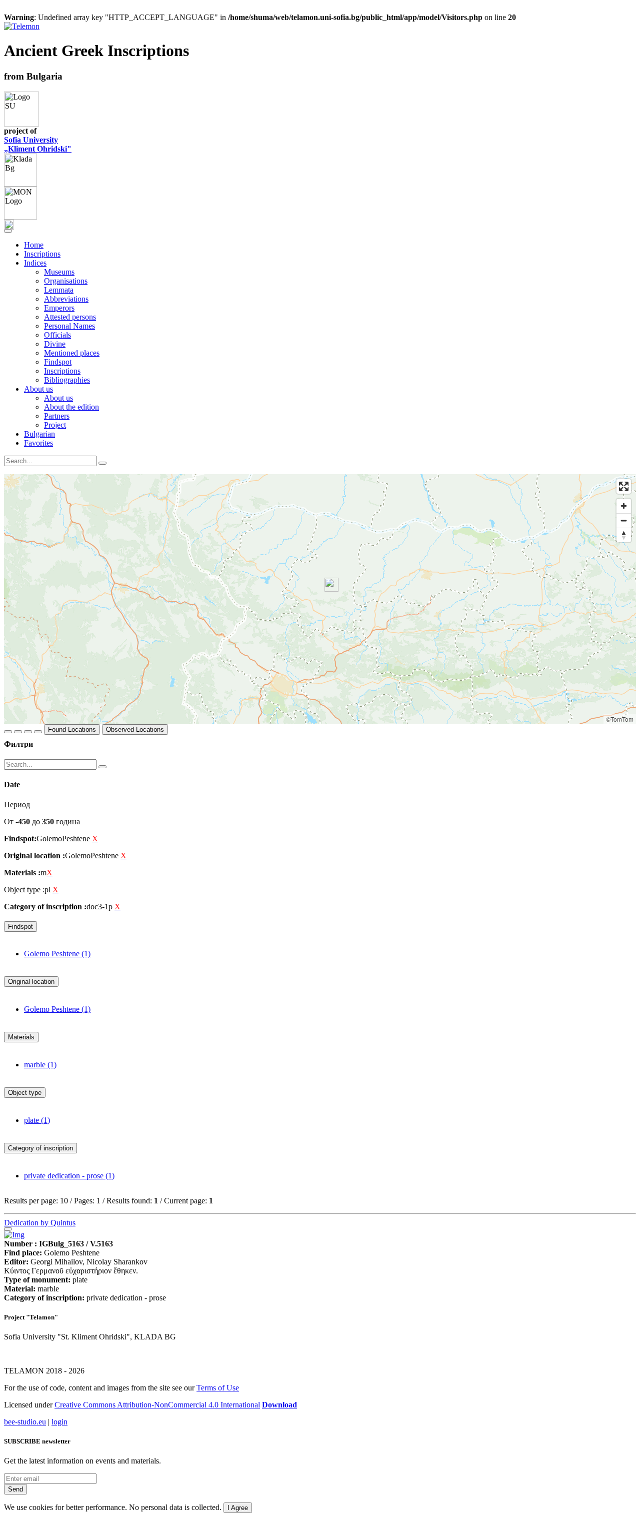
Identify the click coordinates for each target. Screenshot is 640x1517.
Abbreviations (66, 299)
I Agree (238, 1507)
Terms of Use (217, 1387)
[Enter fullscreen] (623, 486)
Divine (55, 344)
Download (279, 1404)
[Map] (320, 599)
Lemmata (59, 290)
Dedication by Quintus (40, 1222)
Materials (21, 1037)
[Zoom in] (623, 506)
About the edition (71, 407)
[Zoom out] (623, 520)
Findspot (58, 362)
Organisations (66, 281)
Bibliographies (67, 380)
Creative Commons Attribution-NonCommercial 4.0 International (157, 1404)
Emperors (59, 308)
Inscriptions (42, 254)
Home (34, 245)
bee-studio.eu (25, 1421)
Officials (57, 335)
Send (15, 1489)
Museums (59, 272)
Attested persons (70, 317)
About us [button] (38, 389)
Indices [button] (35, 263)
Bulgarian (39, 434)
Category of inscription (40, 1148)
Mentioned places (72, 353)
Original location (31, 981)
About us (58, 398)
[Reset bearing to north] (623, 535)
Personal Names (69, 326)
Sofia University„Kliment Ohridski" (38, 144)
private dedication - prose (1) (69, 1175)
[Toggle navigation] (8, 231)
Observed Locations (135, 729)
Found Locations (72, 729)
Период (17, 804)
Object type (25, 1092)
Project (55, 425)
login (60, 1421)
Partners (57, 416)
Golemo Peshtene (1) (57, 953)
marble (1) (40, 1064)
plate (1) (37, 1120)
